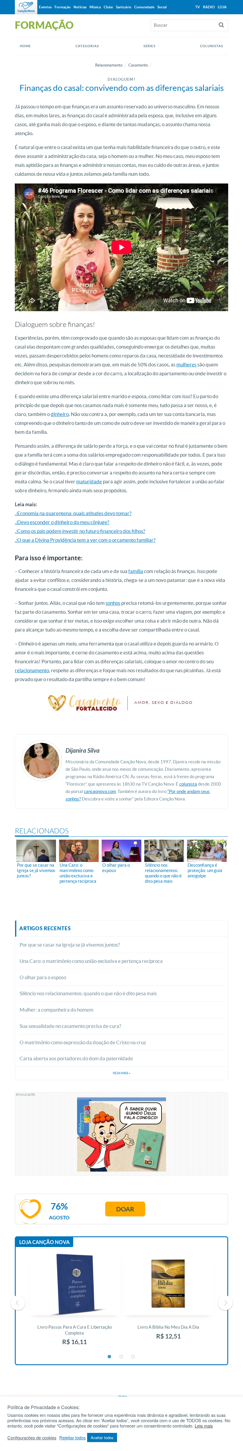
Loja (222, 7)
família (135, 571)
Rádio (209, 7)
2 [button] (121, 1356)
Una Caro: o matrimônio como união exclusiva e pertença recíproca (91, 961)
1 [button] (109, 1356)
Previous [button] (17, 1302)
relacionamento (32, 670)
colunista (188, 784)
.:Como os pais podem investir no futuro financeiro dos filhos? (80, 531)
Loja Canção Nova (44, 1242)
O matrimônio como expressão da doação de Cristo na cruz (83, 1042)
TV (197, 7)
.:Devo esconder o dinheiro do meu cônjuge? (62, 522)
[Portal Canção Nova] (26, 7)
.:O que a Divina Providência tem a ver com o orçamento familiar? (85, 540)
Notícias (80, 7)
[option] (75, 1302)
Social (162, 7)
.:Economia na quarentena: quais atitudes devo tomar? (73, 513)
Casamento (138, 65)
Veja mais (121, 1073)
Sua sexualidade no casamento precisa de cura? (70, 1026)
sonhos (112, 603)
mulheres (186, 364)
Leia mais (204, 1425)
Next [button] (225, 1302)
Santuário (123, 7)
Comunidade (144, 7)
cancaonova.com (100, 791)
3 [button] (133, 1356)
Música (95, 7)
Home (25, 46)
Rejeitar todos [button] (72, 1437)
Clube (108, 7)
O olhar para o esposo (43, 977)
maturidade (89, 481)
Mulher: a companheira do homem (56, 1009)
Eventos (45, 7)
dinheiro (60, 414)
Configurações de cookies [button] (31, 1437)
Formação (63, 7)
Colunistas (211, 46)
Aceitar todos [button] (102, 1437)
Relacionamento (108, 65)
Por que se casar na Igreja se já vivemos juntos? (70, 944)
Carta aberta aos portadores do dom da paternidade (76, 1058)
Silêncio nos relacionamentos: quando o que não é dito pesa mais (88, 993)
